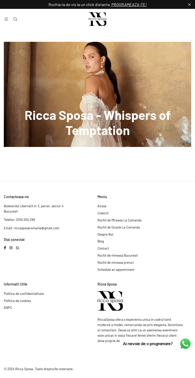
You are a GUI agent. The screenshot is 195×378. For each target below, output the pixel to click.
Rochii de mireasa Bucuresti (118, 255)
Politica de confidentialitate (24, 294)
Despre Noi (105, 234)
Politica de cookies (17, 301)
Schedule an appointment (116, 270)
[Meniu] (6, 19)
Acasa (102, 206)
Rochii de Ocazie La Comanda (119, 227)
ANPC (8, 308)
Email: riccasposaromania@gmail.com (31, 228)
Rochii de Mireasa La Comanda (119, 220)
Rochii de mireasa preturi (116, 262)
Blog (101, 241)
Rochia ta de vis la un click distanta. (97, 4)
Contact (103, 248)
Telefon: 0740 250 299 (19, 220)
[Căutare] (15, 19)
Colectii (103, 213)
